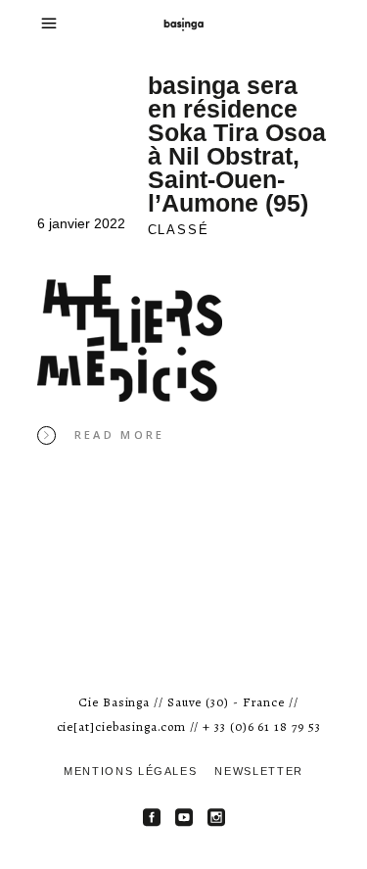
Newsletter (258, 771)
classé (179, 229)
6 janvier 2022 (81, 223)
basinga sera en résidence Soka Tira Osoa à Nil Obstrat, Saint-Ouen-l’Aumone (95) (237, 144)
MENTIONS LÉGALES (130, 771)
